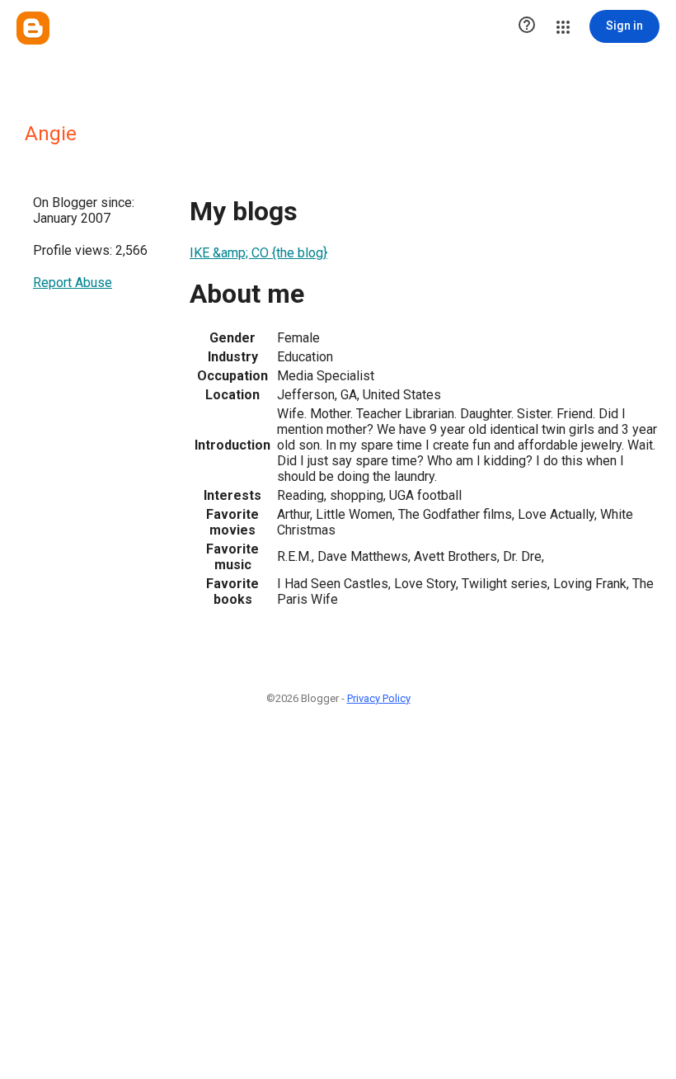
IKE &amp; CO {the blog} (258, 253)
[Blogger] (32, 28)
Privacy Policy (379, 698)
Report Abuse (72, 282)
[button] (527, 26)
